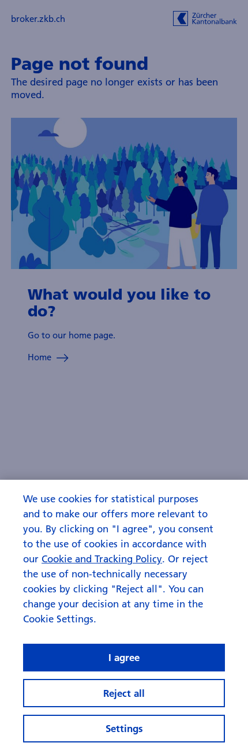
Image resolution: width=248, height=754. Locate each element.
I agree (124, 657)
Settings (124, 728)
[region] (124, 617)
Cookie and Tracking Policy (102, 559)
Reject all (124, 693)
